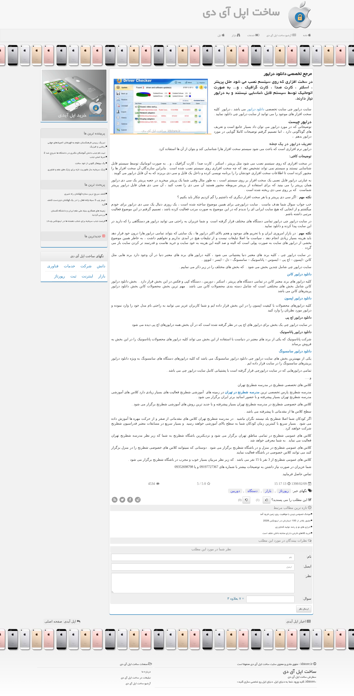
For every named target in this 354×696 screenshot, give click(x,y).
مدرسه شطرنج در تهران (242, 392)
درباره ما (146, 671)
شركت (86, 266)
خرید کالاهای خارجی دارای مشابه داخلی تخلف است (286, 533)
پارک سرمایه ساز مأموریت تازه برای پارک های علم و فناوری (76, 169)
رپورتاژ (284, 491)
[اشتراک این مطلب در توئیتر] (122, 499)
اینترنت (87, 276)
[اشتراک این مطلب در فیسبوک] (130, 499)
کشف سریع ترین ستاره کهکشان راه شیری (84, 193)
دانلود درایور (255, 109)
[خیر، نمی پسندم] (246, 500)
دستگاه (252, 491)
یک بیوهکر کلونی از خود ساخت (90, 163)
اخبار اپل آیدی (296, 621)
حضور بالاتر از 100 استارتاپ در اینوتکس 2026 (286, 520)
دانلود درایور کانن (299, 274)
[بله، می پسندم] (266, 500)
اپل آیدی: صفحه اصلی (61, 621)
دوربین (235, 491)
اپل (220, 35)
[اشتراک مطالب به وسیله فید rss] (114, 499)
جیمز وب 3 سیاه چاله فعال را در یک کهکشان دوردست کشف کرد (76, 202)
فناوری (53, 266)
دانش (101, 266)
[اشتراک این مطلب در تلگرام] (137, 499)
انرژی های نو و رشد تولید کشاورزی (292, 527)
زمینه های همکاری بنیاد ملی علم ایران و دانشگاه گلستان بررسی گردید (78, 212)
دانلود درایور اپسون (297, 298)
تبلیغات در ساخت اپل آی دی (136, 677)
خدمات (251, 35)
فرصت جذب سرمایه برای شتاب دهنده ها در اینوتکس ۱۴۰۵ (75, 221)
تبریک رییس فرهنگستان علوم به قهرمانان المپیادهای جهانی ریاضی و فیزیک (76, 144)
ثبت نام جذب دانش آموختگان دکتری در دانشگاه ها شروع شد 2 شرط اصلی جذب (74, 155)
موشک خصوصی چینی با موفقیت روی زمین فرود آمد (285, 514)
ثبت (73, 276)
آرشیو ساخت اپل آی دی (279, 35)
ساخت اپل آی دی (241, 11)
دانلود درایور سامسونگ (295, 351)
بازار (234, 35)
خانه (305, 35)
